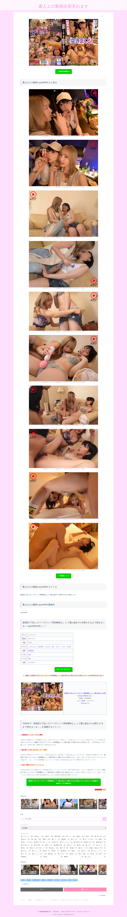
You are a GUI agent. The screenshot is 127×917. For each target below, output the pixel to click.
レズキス (47, 646)
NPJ (29, 654)
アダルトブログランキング (68, 911)
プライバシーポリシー (83, 911)
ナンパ (58, 646)
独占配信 (40, 646)
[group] (30, 804)
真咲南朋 (31, 650)
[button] (103, 804)
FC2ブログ (56, 911)
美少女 (69, 646)
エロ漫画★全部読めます (44, 911)
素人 (53, 646)
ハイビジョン (32, 646)
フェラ (63, 646)
